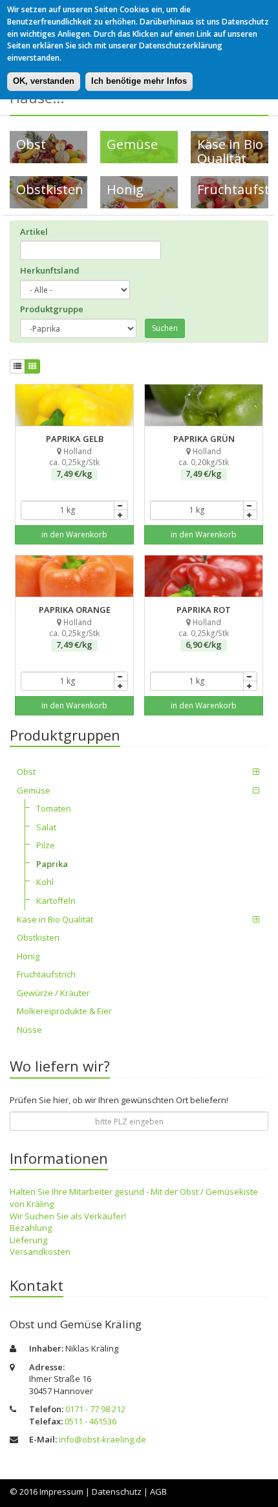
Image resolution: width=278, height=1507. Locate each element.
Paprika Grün (204, 390)
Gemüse (33, 790)
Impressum (61, 1491)
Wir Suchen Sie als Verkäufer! (68, 1216)
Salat (46, 827)
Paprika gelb (74, 390)
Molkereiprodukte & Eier (64, 1011)
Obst (26, 771)
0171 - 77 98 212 (95, 1409)
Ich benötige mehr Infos (139, 81)
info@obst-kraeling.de (102, 1439)
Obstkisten (38, 937)
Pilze (45, 845)
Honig (28, 956)
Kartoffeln (56, 900)
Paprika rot (204, 561)
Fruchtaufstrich (46, 974)
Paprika (52, 864)
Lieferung (28, 1240)
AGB (158, 1491)
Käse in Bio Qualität (55, 919)
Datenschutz (117, 1491)
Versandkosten (40, 1251)
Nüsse (29, 1029)
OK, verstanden (43, 81)
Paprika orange (74, 561)
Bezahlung (31, 1227)
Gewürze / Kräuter (53, 993)
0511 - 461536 (90, 1421)
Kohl (45, 882)
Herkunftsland (50, 270)
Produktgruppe (51, 309)
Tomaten (53, 808)
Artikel (34, 231)
